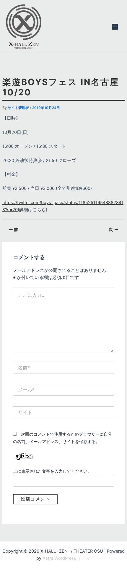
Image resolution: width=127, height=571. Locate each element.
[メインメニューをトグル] (115, 26)
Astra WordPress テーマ (67, 558)
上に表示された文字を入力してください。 (52, 471)
